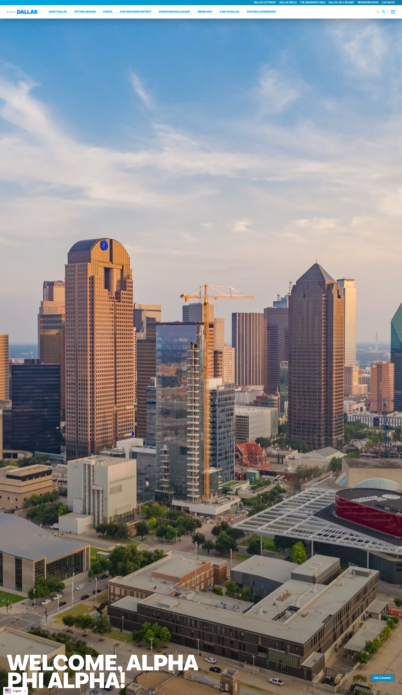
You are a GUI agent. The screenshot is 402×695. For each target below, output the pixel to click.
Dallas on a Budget (341, 2)
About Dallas (58, 12)
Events (107, 12)
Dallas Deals (288, 2)
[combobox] (15, 691)
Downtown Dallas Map (174, 12)
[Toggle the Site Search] (385, 12)
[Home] (22, 12)
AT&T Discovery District (135, 12)
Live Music (388, 2)
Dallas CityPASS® (265, 2)
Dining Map (205, 12)
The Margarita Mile (312, 2)
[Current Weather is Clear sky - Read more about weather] (378, 12)
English (17, 691)
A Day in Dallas (229, 12)
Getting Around (85, 12)
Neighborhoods (368, 2)
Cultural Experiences (261, 12)
